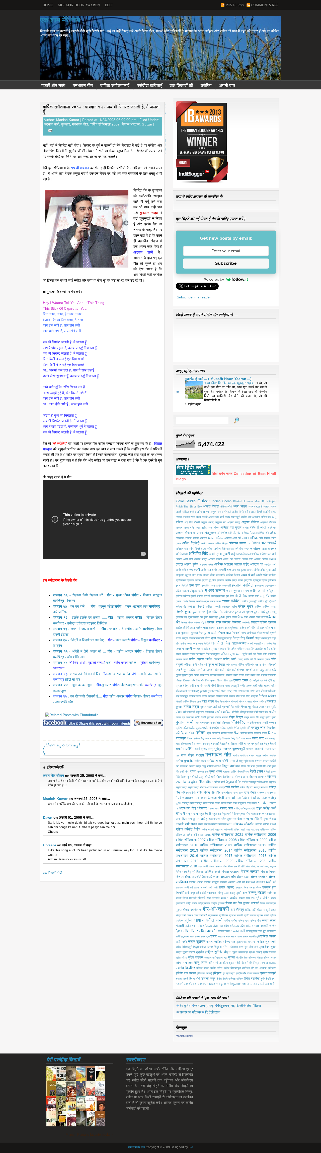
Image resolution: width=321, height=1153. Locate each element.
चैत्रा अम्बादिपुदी (263, 638)
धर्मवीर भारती (203, 685)
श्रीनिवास (223, 915)
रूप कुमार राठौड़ (197, 819)
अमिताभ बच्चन (237, 543)
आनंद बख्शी (193, 569)
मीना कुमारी (256, 766)
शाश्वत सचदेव (229, 898)
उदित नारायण (182, 590)
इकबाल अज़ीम (224, 580)
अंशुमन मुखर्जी (255, 506)
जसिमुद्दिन (214, 654)
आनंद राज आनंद (209, 569)
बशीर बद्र (258, 738)
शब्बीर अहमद (226, 887)
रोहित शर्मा (203, 824)
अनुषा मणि (189, 527)
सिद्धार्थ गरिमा (221, 947)
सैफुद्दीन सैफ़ (242, 957)
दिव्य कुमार (210, 680)
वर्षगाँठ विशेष (192, 829)
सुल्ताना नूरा (221, 957)
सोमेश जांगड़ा (215, 962)
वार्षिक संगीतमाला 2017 (216, 856)
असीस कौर (247, 559)
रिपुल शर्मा (226, 813)
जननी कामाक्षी (254, 643)
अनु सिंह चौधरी (192, 522)
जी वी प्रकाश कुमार (260, 659)
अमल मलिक (215, 538)
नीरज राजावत (245, 701)
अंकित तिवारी (211, 506)
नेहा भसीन (235, 706)
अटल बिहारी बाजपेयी (260, 511)
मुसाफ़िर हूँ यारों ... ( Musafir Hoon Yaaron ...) (218, 379)
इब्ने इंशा (194, 585)
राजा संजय (262, 797)
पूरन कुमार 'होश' (213, 722)
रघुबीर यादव (181, 787)
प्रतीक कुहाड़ (195, 727)
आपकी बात (224, 569)
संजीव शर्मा (190, 925)
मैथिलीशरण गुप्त (183, 776)
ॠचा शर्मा (269, 983)
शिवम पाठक (266, 903)
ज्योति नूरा (181, 670)
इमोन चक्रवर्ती (223, 585)
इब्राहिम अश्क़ (208, 585)
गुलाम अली (209, 633)
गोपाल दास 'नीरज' (229, 633)
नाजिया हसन (195, 696)
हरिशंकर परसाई (204, 973)
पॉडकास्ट (226, 722)
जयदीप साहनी (184, 649)
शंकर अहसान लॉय (224, 877)
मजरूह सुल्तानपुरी (234, 749)
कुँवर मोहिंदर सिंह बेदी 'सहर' (220, 611)
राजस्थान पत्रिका (190, 1012)
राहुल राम (216, 813)
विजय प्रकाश (215, 866)
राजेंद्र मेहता (188, 803)
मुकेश (193, 771)
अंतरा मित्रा (240, 506)
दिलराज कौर (189, 680)
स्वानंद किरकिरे (185, 968)
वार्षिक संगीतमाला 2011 (216, 845)
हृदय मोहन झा (190, 983)
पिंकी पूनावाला (207, 717)
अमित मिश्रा (221, 543)
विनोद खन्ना (256, 866)
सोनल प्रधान (270, 957)
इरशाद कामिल (242, 585)
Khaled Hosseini (243, 501)
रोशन (194, 824)
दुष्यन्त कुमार (240, 680)
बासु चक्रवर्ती (212, 743)
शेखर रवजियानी (192, 910)
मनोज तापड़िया (240, 755)
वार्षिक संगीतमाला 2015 (199, 834)
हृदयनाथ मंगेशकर (206, 983)
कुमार (249, 612)
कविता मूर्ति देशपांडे (267, 601)
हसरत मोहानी (182, 978)
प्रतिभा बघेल (182, 727)
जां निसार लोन (260, 654)
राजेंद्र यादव (201, 803)
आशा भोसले (248, 575)
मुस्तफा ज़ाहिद (229, 771)
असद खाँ (227, 559)
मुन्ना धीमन (215, 771)
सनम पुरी (262, 931)
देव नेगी (263, 680)
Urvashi (49, 845)
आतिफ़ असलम (223, 564)
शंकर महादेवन (259, 877)
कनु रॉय (264, 596)
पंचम (179, 712)
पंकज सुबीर (270, 706)
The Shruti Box (193, 506)
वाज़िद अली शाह (242, 829)
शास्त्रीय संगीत (260, 898)
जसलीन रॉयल (188, 654)
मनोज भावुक (255, 755)
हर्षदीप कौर (241, 973)
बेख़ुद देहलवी (270, 743)
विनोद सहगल (270, 866)
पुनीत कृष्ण (271, 717)
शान (245, 892)
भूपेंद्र (217, 749)
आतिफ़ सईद (241, 564)
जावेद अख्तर (213, 659)
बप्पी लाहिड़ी (217, 738)
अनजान (256, 517)
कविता (235, 601)
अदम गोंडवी (201, 517)
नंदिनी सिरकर (217, 685)
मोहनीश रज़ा (228, 776)
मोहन (218, 777)
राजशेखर (187, 798)
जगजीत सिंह (220, 643)
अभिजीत (222, 533)
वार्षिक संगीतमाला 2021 (227, 834)
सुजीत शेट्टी (189, 952)
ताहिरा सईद (270, 669)
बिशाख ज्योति (237, 743)
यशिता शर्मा (219, 782)
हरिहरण (217, 973)
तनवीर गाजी (230, 669)
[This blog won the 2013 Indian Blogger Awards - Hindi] (202, 182)
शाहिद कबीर (191, 903)
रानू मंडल (252, 803)
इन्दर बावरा (237, 580)
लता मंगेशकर (235, 824)
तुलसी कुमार (182, 675)
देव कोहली (254, 680)
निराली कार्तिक (182, 701)
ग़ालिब (267, 627)
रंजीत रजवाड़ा (249, 782)
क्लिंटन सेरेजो (259, 622)
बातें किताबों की (181, 85)
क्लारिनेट (246, 622)
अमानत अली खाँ (232, 538)
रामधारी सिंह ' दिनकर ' (194, 808)
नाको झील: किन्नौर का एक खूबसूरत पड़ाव (229, 383)
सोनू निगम (200, 962)
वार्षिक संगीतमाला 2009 (253, 840)
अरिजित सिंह (182, 553)
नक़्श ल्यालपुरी (232, 685)
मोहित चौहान (205, 782)
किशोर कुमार (183, 612)
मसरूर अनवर (262, 760)
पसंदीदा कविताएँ (149, 85)
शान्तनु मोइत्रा (257, 892)
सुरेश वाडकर (195, 957)
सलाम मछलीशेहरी (251, 936)
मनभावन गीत (83, 85)
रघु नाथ (272, 782)
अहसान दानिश (206, 564)
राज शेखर (250, 792)
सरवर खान (236, 936)
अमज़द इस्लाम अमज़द (196, 538)
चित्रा (229, 638)
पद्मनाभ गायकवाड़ (205, 712)
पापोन (272, 712)
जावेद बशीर (243, 659)
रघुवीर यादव (193, 787)
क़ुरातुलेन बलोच (229, 606)
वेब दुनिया (185, 1006)
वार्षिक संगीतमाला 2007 (105, 124)
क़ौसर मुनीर (245, 606)
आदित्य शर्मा (270, 564)
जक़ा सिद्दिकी (204, 643)
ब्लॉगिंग (206, 85)
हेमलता (242, 984)
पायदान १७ (60, 606)
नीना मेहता (219, 701)
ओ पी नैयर (241, 596)
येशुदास (229, 782)
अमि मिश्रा (264, 538)
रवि (251, 787)
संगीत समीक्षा (230, 920)
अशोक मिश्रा (200, 559)
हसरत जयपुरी (268, 973)
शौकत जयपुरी (263, 909)
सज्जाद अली (237, 931)
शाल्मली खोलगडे (197, 898)
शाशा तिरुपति (213, 898)
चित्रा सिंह (239, 638)
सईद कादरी (261, 926)
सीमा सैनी (253, 946)
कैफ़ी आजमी (262, 617)
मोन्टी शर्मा (210, 776)
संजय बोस (256, 920)
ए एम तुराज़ (233, 591)
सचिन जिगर (190, 931)
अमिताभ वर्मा (182, 548)
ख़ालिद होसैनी (182, 627)
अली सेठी (188, 559)
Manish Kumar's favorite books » (89, 1134)
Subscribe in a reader (194, 297)
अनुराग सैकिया (250, 522)
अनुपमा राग (220, 522)
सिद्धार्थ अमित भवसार (203, 946)
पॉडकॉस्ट (238, 722)
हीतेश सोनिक (236, 978)
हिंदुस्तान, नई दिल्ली (230, 1006)
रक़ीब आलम (262, 782)
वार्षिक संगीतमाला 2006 (260, 834)
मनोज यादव (200, 760)
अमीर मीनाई (194, 548)
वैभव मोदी (196, 876)
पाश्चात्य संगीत (193, 717)
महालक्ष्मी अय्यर (187, 766)
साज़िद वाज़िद (222, 941)
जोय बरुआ (255, 664)
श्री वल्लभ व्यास (190, 915)
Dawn (47, 817)
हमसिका (246, 968)
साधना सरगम (250, 941)
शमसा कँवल (255, 887)
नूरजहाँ (225, 707)
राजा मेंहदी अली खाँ (223, 798)
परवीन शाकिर (223, 712)
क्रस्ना (226, 622)
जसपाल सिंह (248, 648)
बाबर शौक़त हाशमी (184, 743)
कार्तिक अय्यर (269, 606)
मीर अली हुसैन (269, 766)
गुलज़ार (65, 124)
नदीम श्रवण (264, 685)
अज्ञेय (247, 511)
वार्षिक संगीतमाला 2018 (250, 856)
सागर (209, 941)
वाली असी (202, 866)
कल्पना (225, 601)
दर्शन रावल (238, 675)
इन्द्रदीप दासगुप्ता (252, 580)
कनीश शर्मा (254, 596)
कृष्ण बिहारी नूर (211, 617)
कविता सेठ (181, 606)
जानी (185, 659)
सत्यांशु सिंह (251, 931)
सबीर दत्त (205, 936)
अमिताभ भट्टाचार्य (262, 543)
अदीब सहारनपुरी (232, 517)
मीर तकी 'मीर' (182, 771)
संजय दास (243, 920)
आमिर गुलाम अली (267, 569)
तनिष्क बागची (244, 670)
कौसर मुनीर (214, 622)
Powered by (214, 279)
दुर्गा (230, 680)
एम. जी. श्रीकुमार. (267, 590)
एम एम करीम (249, 591)
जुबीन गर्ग (202, 664)
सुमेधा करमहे (255, 952)
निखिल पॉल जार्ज (237, 696)
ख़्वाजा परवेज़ (196, 627)
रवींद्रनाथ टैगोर (188, 792)
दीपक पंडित (222, 680)
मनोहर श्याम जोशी (217, 761)
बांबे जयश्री (270, 738)
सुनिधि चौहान (222, 952)
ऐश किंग (230, 596)
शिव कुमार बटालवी (248, 903)
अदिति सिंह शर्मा (216, 517)
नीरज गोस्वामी (231, 701)
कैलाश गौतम (187, 622)
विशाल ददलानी (230, 871)
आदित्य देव (256, 564)
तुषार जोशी (194, 675)
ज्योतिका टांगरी (195, 669)
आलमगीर (220, 574)
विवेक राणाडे (214, 871)
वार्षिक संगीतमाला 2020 (217, 861)
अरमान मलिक (252, 548)
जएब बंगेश (192, 643)
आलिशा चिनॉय (233, 574)
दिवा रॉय (200, 680)
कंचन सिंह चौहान (53, 776)
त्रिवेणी (213, 675)
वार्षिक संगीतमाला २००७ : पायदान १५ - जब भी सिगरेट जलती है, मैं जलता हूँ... (101, 109)
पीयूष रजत (249, 717)
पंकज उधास (258, 706)
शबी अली (212, 887)
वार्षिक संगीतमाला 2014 (216, 850)
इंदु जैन (212, 580)
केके (240, 617)
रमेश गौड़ (244, 787)
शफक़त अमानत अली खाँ (261, 882)
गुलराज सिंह (196, 632)
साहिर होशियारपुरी (184, 946)
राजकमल (261, 792)
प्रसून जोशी (258, 728)
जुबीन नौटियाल (216, 664)
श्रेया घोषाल (194, 920)
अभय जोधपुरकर (206, 533)
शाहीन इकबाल (218, 903)
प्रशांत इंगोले (233, 727)
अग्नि (199, 511)
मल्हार (251, 760)
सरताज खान (224, 936)
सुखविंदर (264, 947)
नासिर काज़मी (208, 696)
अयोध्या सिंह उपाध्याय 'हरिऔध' (228, 548)
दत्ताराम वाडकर (224, 675)
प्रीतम (200, 732)
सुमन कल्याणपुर (240, 952)
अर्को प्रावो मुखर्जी (219, 554)
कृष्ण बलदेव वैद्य (195, 617)
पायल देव (180, 717)
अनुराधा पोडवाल (268, 522)
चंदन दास (210, 638)
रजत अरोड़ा (219, 787)
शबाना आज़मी (200, 887)
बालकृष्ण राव (199, 743)
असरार (237, 559)
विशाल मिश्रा (268, 871)
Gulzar (147, 124)
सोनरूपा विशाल (256, 957)
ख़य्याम (272, 622)
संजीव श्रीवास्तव (204, 925)
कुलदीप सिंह (181, 617)
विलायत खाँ (201, 871)
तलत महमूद (259, 669)
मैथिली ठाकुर (270, 771)
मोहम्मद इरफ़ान (257, 777)
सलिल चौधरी (268, 936)
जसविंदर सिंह (202, 654)
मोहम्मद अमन (241, 776)
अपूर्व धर (272, 527)
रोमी (187, 824)
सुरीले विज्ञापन (269, 952)
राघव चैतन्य (226, 792)
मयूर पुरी (243, 760)
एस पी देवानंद (197, 596)
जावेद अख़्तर (196, 659)
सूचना (231, 957)
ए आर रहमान (215, 590)
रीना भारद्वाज (252, 813)
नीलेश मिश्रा (191, 706)
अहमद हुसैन (191, 564)
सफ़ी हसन (195, 936)
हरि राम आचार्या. (259, 968)
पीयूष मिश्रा (236, 717)
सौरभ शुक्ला (228, 962)
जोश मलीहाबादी (269, 664)
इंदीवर (205, 580)
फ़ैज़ (236, 733)
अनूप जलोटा (201, 527)
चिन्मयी (250, 638)
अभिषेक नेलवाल (249, 532)
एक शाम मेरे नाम (60, 20)
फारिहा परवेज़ (246, 733)
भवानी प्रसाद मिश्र (204, 748)
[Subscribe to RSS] (136, 752)
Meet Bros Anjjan (265, 501)
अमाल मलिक (250, 538)
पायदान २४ (60, 685)
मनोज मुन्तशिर (184, 761)
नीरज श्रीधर (259, 701)
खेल (205, 627)
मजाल (268, 748)
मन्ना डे (233, 761)
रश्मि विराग (203, 792)
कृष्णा (222, 617)
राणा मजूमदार (240, 803)
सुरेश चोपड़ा (181, 957)
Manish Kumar (55, 799)
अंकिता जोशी (226, 506)
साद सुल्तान (237, 941)
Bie (191, 1147)
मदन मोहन (187, 755)
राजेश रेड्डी (214, 803)
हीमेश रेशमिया (252, 978)
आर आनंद (197, 574)
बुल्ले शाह (259, 743)
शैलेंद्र (240, 910)
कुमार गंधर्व (259, 611)
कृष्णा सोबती (231, 617)
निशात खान (195, 701)
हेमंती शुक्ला (232, 983)
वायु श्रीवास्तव (262, 829)
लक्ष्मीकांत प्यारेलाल (217, 824)
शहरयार (211, 892)
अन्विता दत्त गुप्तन (230, 527)
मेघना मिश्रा (243, 771)
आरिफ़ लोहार (209, 574)
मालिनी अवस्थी (214, 766)
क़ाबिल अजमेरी (213, 606)
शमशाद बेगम (241, 887)
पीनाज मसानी (221, 717)
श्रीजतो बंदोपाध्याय (208, 915)
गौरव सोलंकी (263, 632)
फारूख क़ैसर (260, 733)
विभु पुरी (191, 871)
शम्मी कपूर (190, 892)
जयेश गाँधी (236, 648)
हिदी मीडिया (254, 1006)
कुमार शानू (271, 611)
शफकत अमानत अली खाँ (232, 882)
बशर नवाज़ (246, 738)
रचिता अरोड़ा (206, 787)
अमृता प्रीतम (207, 548)
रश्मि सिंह (215, 792)
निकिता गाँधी (222, 696)
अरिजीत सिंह (198, 553)
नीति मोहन (207, 701)
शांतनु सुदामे (235, 892)
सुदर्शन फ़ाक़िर (204, 952)
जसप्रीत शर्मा (261, 648)
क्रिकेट (236, 622)
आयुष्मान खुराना (183, 574)
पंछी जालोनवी (189, 712)
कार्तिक (258, 606)
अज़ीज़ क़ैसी (238, 511)
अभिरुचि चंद (234, 532)
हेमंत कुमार (221, 983)
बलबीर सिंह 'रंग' (232, 738)
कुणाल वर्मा (240, 611)
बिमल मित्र (225, 743)
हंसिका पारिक (202, 968)
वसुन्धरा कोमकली (223, 829)
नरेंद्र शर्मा (232, 690)
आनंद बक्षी (181, 569)
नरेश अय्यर (243, 690)
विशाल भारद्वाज (131, 124)
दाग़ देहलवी (262, 675)
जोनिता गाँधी (244, 664)
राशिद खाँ (238, 808)
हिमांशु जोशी (195, 978)
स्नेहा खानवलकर (268, 962)
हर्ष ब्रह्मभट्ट (229, 973)
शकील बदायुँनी (211, 882)
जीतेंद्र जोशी (190, 664)
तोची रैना (204, 675)
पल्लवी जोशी (252, 712)
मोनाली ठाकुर (198, 776)
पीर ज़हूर (260, 717)
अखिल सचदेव (189, 511)
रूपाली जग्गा (214, 818)
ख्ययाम (212, 627)
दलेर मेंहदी (250, 675)
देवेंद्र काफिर (189, 685)
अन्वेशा (246, 527)
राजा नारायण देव (202, 797)
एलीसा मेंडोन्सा (183, 596)
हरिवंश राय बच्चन (186, 973)
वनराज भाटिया (262, 824)
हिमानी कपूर (208, 978)
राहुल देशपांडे (205, 813)
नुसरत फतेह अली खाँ (210, 706)
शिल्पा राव (231, 903)
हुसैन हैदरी (266, 978)
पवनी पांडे (263, 712)
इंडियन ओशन (194, 580)
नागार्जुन (184, 696)
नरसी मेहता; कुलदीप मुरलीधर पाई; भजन (207, 690)
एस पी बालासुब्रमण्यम (214, 596)
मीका (237, 766)
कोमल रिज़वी (200, 622)
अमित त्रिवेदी (190, 543)
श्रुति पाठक (250, 915)
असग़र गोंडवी (215, 559)
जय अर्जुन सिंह (269, 643)
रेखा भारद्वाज (245, 819)
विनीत (247, 866)
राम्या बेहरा (214, 808)
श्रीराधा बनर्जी (236, 915)
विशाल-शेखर (183, 877)
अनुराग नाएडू (233, 522)
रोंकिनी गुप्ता (261, 819)
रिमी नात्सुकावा (238, 813)
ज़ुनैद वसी (247, 654)
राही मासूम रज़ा (189, 813)
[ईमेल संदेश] (49, 130)
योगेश (238, 782)
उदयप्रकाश (270, 585)
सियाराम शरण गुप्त (239, 946)
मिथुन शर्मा (228, 766)
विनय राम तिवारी (236, 866)
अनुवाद (179, 527)
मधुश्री (200, 755)
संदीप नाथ (218, 925)
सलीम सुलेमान (196, 941)
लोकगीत (249, 824)
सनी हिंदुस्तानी (182, 936)
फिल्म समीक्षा (193, 738)
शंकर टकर (243, 877)
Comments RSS (264, 5)
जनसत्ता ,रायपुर (204, 1006)
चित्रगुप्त (221, 638)
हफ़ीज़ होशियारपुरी (232, 968)
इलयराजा (259, 585)
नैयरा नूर (246, 707)
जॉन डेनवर (231, 664)
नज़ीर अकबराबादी (248, 685)
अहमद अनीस (261, 559)
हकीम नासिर (216, 968)
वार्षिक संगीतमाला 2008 (221, 840)
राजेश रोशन (226, 803)
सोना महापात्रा (184, 963)
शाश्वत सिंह (244, 898)
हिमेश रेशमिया (223, 978)
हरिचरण (272, 968)
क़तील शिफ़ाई (196, 606)
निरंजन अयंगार (267, 696)
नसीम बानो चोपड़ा (258, 690)
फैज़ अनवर (206, 738)
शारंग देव (271, 892)
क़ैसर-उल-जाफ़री (255, 983)
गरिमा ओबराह (257, 627)
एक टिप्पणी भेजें (52, 873)
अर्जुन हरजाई (237, 553)
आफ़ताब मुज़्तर (239, 569)
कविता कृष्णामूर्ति (249, 601)
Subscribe (226, 263)
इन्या (264, 580)
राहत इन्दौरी (249, 808)
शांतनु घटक (223, 892)
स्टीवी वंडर (240, 962)
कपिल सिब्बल (189, 601)
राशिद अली (226, 808)
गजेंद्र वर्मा (244, 627)
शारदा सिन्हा (182, 898)
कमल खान (215, 601)
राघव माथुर (238, 792)
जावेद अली (229, 659)
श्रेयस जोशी (263, 915)
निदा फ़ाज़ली (252, 696)
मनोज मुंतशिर (269, 755)
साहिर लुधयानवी (266, 941)
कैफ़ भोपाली (249, 617)
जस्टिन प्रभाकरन (230, 654)
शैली (233, 909)
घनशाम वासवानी (196, 638)
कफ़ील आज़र (202, 601)
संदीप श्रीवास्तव (231, 925)
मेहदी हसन (256, 771)
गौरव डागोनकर (249, 632)
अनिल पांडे (266, 517)
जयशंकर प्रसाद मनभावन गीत (215, 648)
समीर (213, 936)
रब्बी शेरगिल (232, 787)
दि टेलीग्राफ (212, 1012)
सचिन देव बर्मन (208, 931)
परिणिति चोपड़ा (239, 712)
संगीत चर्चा (213, 920)
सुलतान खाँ (209, 957)
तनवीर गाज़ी (218, 669)
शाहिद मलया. (204, 903)
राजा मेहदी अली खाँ (246, 797)
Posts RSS (235, 5)
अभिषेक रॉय (263, 532)
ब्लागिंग (180, 749)
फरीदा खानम (227, 733)
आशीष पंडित (262, 574)
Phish (179, 506)
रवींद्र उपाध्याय (261, 787)
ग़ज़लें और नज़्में (53, 85)
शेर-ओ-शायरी (216, 909)
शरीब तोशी (201, 892)
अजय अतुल (209, 512)
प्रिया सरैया (188, 733)
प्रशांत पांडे (245, 727)
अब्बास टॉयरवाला (186, 533)
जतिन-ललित (239, 643)
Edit (109, 5)
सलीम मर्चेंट (181, 941)
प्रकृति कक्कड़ (269, 722)
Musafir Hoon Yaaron (79, 5)
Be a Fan (148, 723)
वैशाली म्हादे (207, 876)
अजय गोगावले (224, 511)
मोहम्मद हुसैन (189, 782)
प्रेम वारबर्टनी (213, 733)
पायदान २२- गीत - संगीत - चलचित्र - (107, 663)
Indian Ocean (221, 501)
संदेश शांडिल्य (246, 925)
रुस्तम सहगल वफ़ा (267, 813)
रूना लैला (181, 819)
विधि (225, 866)
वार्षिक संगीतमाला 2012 (250, 845)
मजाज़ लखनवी (254, 749)
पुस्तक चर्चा (184, 722)
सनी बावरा (271, 931)
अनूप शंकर (213, 527)
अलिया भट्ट (265, 553)
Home (48, 5)
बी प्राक (249, 743)
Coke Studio (186, 501)
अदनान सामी (51, 124)
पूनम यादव (200, 722)
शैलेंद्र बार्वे (250, 909)
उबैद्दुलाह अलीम (197, 590)
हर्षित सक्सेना (253, 973)
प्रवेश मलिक (219, 727)
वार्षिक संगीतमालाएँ (114, 85)
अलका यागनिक (251, 553)
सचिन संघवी (223, 931)
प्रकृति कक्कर (254, 722)
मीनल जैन (245, 766)
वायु (252, 829)
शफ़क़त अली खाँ (184, 887)
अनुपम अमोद (207, 522)
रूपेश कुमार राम (228, 818)
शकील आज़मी (196, 882)
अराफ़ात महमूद (269, 548)
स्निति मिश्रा (253, 962)
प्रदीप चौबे (207, 727)
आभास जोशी (253, 569)
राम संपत (263, 803)
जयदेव (196, 649)
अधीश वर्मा (246, 517)
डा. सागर (207, 669)
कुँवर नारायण (199, 611)
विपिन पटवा (181, 871)
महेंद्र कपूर (201, 766)
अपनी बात (227, 85)
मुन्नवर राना (202, 771)
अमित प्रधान (207, 543)
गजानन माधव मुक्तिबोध (227, 627)
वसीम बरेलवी (208, 829)
